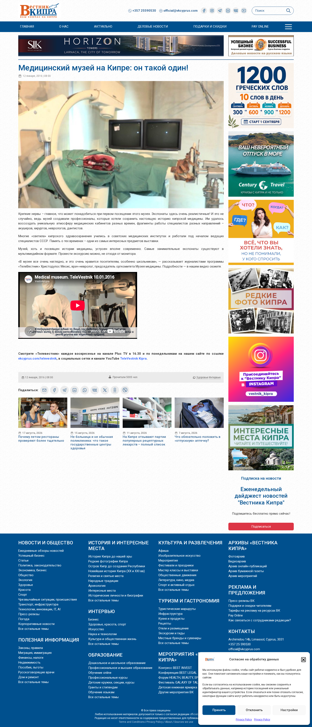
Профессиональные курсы (108, 677)
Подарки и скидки (209, 26)
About (168, 721)
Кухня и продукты (171, 619)
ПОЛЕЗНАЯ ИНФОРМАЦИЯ (48, 640)
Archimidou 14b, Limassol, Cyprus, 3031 (256, 639)
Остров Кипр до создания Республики (116, 566)
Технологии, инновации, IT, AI (39, 609)
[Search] (288, 11)
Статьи (23, 560)
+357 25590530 (144, 11)
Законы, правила (30, 648)
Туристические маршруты (177, 609)
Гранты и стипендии (103, 687)
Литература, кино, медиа (176, 580)
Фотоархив (236, 556)
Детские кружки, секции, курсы (111, 682)
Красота (24, 590)
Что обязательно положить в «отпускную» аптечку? (197, 439)
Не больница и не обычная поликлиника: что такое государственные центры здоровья (91, 442)
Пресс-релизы (28, 614)
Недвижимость (29, 662)
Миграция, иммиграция (35, 653)
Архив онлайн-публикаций (247, 566)
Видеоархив (237, 561)
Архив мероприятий (242, 576)
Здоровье (202, 377)
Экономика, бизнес (32, 570)
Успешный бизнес (31, 556)
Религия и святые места (106, 576)
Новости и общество (45, 542)
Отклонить (254, 710)
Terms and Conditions (132, 721)
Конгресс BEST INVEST (175, 668)
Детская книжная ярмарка (177, 687)
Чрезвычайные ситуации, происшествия (47, 599)
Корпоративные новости (36, 624)
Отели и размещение (173, 628)
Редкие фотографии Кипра (108, 561)
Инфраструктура (170, 614)
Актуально (103, 26)
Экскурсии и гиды (171, 633)
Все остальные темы (33, 629)
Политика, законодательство (39, 565)
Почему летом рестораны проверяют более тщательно (41, 439)
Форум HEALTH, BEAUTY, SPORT (181, 677)
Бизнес (93, 619)
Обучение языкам (101, 692)
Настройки (289, 710)
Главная (27, 26)
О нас (64, 26)
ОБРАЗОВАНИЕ (105, 655)
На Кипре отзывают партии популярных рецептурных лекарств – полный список (144, 440)
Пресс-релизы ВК (241, 601)
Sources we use (183, 721)
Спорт (22, 595)
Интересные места (102, 591)
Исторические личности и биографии (115, 595)
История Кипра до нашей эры (110, 556)
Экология (25, 580)
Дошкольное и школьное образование (117, 663)
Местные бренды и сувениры (179, 638)
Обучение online (99, 673)
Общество (26, 575)
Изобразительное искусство (179, 556)
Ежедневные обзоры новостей (41, 551)
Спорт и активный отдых (176, 585)
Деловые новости (153, 26)
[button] (303, 659)
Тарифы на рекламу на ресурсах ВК (254, 610)
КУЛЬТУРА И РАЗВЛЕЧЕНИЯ (190, 542)
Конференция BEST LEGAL (177, 673)
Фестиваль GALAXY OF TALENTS (182, 682)
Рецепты (164, 623)
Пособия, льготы (30, 667)
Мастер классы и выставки (178, 570)
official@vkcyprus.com (180, 11)
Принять (219, 710)
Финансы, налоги (30, 658)
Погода (23, 619)
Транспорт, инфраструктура (38, 604)
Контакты (241, 631)
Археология (96, 586)
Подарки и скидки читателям (249, 606)
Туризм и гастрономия (188, 601)
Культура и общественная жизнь (112, 639)
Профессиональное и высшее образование (120, 668)
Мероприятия (168, 560)
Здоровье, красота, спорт (107, 624)
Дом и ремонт (28, 677)
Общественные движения (177, 575)
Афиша (163, 551)
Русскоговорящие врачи (36, 672)
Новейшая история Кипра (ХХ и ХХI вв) (116, 571)
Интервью (215, 377)
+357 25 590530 (239, 644)
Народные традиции (103, 581)
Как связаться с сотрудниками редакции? (259, 620)
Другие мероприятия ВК (176, 692)
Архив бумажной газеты (246, 571)
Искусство (96, 629)
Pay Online (260, 26)
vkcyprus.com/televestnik (37, 358)
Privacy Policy (244, 719)
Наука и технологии (102, 634)
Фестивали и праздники (176, 565)
